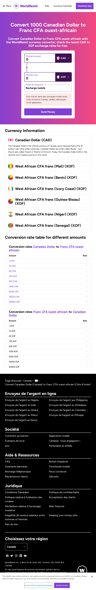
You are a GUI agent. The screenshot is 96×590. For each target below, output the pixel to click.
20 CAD (12, 271)
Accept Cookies (62, 585)
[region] (48, 581)
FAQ (7, 461)
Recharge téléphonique (18, 471)
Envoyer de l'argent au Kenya (21, 420)
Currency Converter (63, 6)
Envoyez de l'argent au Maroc (21, 415)
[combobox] (48, 88)
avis (7, 445)
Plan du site (11, 524)
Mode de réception (34, 84)
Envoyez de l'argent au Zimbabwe (67, 405)
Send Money (48, 111)
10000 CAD (14, 296)
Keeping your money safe (63, 515)
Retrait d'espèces (58, 461)
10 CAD (12, 266)
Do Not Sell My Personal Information (38, 585)
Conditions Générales (17, 492)
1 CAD (11, 261)
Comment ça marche (16, 435)
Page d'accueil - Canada (18, 380)
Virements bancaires (16, 466)
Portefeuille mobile (59, 466)
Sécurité (53, 476)
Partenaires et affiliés (60, 445)
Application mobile (59, 435)
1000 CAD (13, 286)
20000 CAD (14, 302)
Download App (85, 6)
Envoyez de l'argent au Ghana (21, 410)
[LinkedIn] (20, 556)
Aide (47, 6)
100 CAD (13, 276)
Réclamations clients (16, 476)
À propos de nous (14, 440)
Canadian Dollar (44, 246)
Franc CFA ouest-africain (50, 312)
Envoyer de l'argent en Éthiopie (66, 415)
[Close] (92, 576)
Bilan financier (56, 506)
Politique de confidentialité (64, 492)
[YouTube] (25, 556)
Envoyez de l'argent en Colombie (67, 410)
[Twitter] (12, 556)
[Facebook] (7, 556)
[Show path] (36, 381)
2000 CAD (13, 291)
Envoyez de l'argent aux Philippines (68, 400)
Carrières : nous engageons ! (64, 440)
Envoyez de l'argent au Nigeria (22, 400)
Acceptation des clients (62, 497)
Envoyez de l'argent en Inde (20, 405)
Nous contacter (57, 471)
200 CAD (13, 281)
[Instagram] (16, 556)
